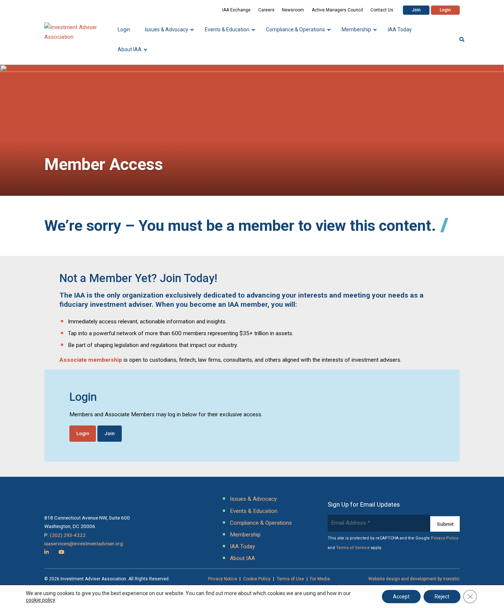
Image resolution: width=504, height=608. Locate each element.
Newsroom (293, 10)
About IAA (242, 558)
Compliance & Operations (261, 523)
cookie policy (40, 600)
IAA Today (242, 546)
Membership (245, 534)
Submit (445, 524)
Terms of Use (290, 578)
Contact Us (381, 10)
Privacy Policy (444, 538)
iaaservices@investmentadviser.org (83, 543)
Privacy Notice (222, 578)
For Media (320, 578)
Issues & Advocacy (253, 499)
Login (445, 10)
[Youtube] (61, 552)
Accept (401, 597)
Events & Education (253, 511)
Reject (442, 597)
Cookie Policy (256, 578)
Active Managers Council (337, 10)
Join (416, 10)
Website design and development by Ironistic (414, 578)
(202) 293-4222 (68, 535)
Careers (266, 10)
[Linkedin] (46, 552)
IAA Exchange (236, 10)
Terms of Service (353, 547)
